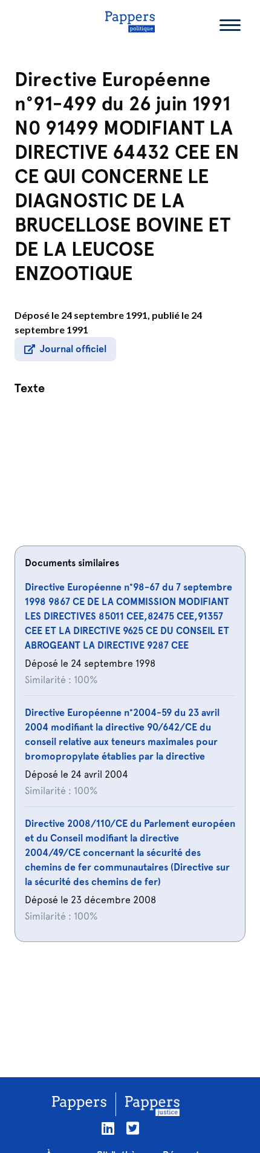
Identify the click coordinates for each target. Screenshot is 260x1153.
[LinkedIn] (108, 1128)
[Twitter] (133, 1128)
